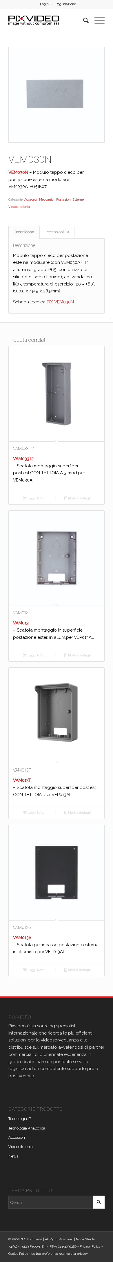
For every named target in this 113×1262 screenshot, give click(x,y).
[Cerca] (83, 20)
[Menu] (97, 20)
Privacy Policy (90, 1246)
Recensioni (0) (57, 232)
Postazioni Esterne (70, 199)
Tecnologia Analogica (26, 1128)
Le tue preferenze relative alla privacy (59, 1254)
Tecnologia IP (19, 1119)
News (13, 1156)
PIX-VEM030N (60, 302)
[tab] (24, 232)
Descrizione (24, 232)
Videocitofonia (19, 207)
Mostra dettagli (79, 498)
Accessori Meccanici (39, 199)
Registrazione (66, 4)
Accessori (16, 1137)
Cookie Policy (18, 1254)
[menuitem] (44, 4)
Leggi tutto (35, 498)
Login (44, 4)
